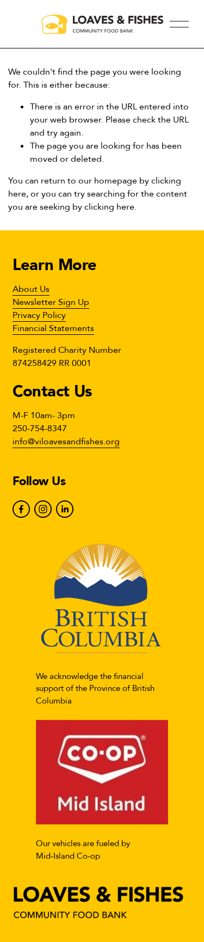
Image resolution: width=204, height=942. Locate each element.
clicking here (109, 207)
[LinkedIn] (64, 509)
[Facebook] (21, 509)
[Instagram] (43, 509)
